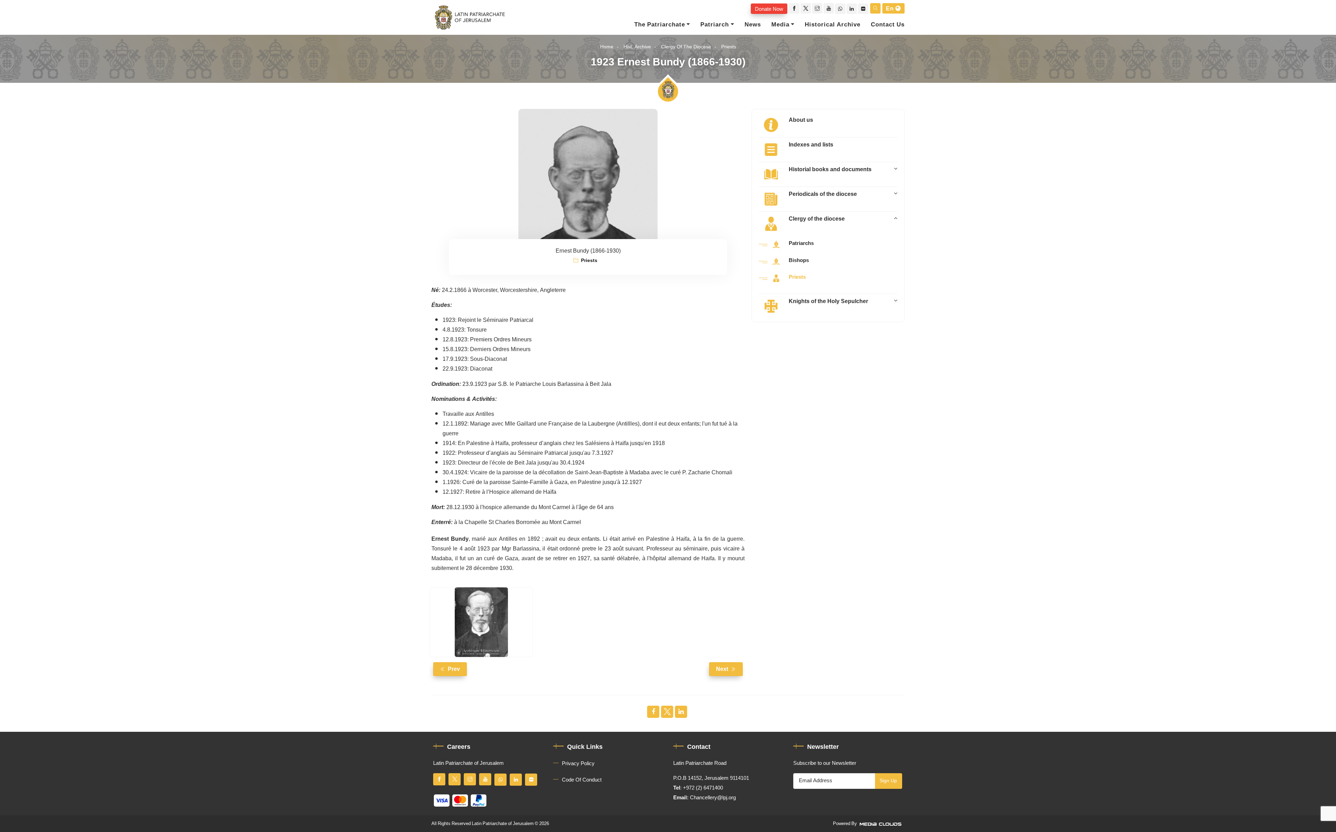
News (753, 24)
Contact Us (888, 24)
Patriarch (714, 24)
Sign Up (888, 781)
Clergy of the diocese (686, 47)
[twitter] (806, 8)
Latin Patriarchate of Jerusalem (503, 824)
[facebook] (794, 8)
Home (606, 47)
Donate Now (769, 8)
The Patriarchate (659, 24)
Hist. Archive (637, 47)
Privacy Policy (578, 763)
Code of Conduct (582, 779)
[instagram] (817, 8)
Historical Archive (832, 24)
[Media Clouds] (881, 824)
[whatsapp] (840, 8)
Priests (728, 47)
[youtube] (829, 8)
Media (780, 24)
